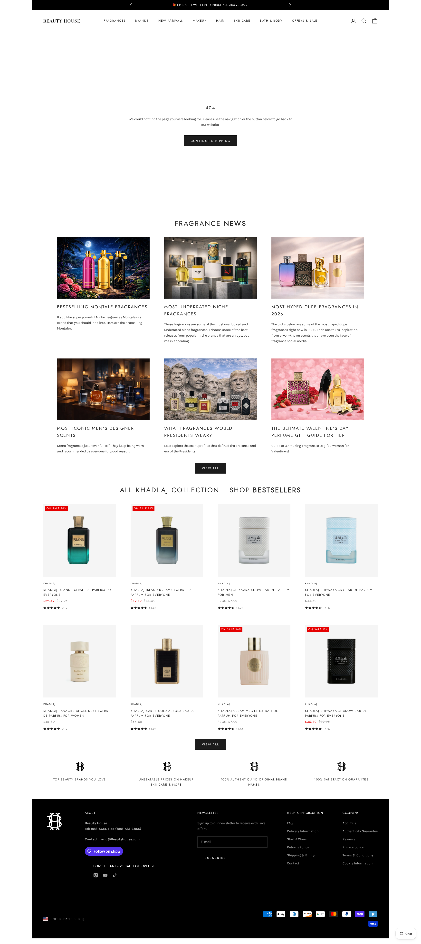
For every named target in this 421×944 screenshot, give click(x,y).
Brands (142, 21)
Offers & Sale (304, 21)
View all (210, 468)
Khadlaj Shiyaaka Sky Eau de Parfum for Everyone (339, 592)
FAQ (290, 823)
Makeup (199, 21)
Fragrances (114, 21)
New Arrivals (170, 21)
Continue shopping (210, 141)
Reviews (349, 839)
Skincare (242, 21)
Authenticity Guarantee (360, 831)
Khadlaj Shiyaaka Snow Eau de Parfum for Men (253, 592)
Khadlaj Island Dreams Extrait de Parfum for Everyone (162, 592)
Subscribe (215, 858)
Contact (293, 863)
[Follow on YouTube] (105, 875)
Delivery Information (302, 831)
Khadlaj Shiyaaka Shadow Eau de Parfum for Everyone (336, 713)
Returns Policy (298, 847)
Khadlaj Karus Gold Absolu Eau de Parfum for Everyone (163, 713)
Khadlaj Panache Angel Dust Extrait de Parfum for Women (77, 713)
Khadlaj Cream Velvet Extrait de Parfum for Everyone (248, 713)
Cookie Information (358, 863)
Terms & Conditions (358, 855)
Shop (265, 490)
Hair (220, 21)
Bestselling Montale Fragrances (102, 307)
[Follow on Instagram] (95, 875)
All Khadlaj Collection (170, 490)
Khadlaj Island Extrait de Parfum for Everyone (78, 592)
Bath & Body (271, 21)
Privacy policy (353, 847)
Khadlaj (49, 583)
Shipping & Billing (301, 855)
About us (349, 823)
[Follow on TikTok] (114, 875)
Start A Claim (297, 839)
